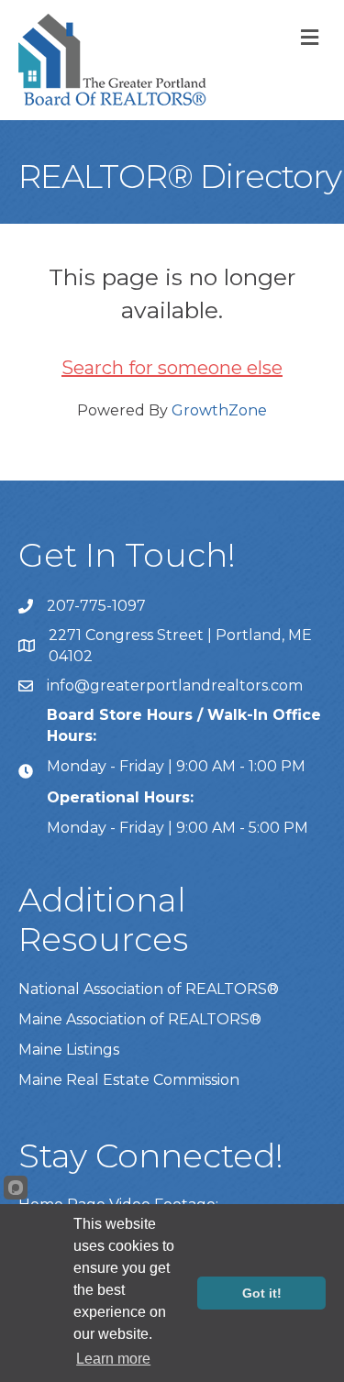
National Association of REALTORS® (148, 989)
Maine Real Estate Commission (128, 1080)
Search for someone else (172, 368)
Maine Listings (68, 1049)
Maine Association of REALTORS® (139, 1019)
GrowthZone (219, 410)
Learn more (113, 1358)
